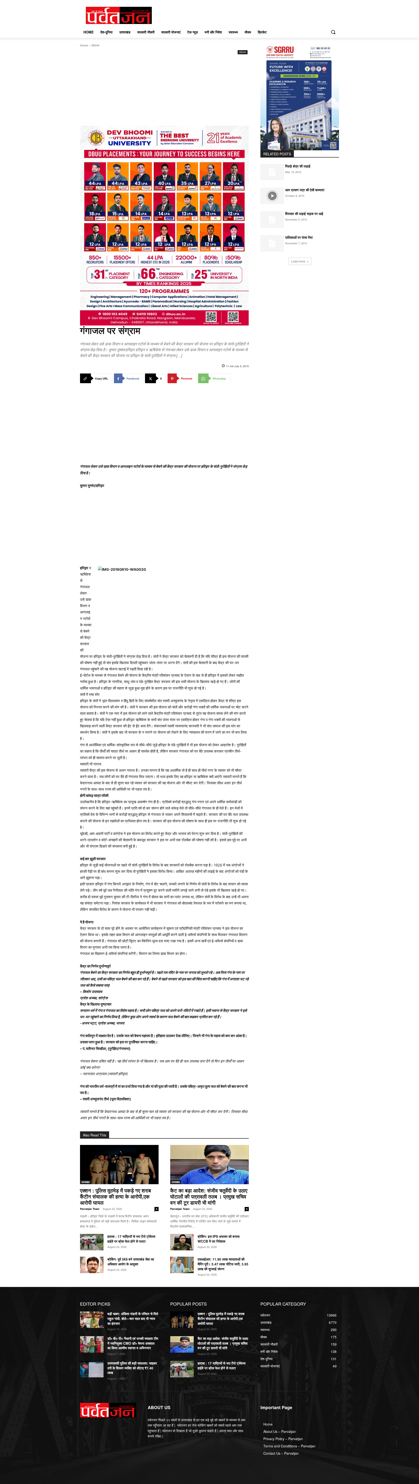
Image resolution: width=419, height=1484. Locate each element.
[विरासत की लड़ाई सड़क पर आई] (272, 219)
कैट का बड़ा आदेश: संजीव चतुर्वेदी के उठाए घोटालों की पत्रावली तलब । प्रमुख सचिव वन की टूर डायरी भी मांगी (208, 1196)
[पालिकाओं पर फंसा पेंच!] (272, 243)
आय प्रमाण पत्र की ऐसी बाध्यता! (305, 189)
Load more (298, 261)
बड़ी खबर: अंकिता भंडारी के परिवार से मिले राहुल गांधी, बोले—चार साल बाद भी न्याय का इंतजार (132, 1318)
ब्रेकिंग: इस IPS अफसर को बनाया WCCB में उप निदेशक (219, 1239)
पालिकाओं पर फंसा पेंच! (299, 237)
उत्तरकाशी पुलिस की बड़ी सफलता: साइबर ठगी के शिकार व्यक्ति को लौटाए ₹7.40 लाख (132, 1368)
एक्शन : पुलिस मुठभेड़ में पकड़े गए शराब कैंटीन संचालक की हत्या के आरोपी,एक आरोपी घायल (115, 1196)
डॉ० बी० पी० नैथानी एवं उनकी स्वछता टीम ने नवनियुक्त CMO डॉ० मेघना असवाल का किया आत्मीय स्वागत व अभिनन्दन (132, 1343)
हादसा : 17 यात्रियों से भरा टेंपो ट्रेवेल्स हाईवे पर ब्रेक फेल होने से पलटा (131, 1239)
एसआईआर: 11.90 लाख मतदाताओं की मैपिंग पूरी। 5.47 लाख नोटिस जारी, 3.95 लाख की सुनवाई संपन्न (223, 1264)
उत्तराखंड (85, 1182)
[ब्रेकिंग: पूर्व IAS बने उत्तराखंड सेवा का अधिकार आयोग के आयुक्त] (92, 1265)
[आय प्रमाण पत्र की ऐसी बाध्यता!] (272, 196)
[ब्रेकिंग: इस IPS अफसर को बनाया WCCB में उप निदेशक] (182, 1242)
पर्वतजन (95, 45)
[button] (333, 32)
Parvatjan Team (89, 1209)
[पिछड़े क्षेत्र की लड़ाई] (272, 172)
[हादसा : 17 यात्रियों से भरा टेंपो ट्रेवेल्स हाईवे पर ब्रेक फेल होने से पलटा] (92, 1242)
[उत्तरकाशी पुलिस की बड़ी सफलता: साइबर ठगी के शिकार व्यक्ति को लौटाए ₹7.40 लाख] (92, 1369)
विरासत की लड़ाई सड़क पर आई (304, 213)
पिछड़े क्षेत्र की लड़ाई (297, 166)
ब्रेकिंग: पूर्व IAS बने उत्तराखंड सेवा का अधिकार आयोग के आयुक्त (130, 1261)
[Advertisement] (164, 92)
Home (84, 45)
